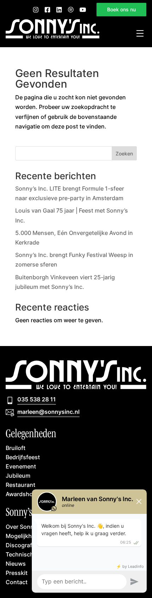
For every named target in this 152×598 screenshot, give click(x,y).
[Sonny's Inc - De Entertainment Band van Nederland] (52, 36)
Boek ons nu (121, 9)
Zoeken (124, 153)
